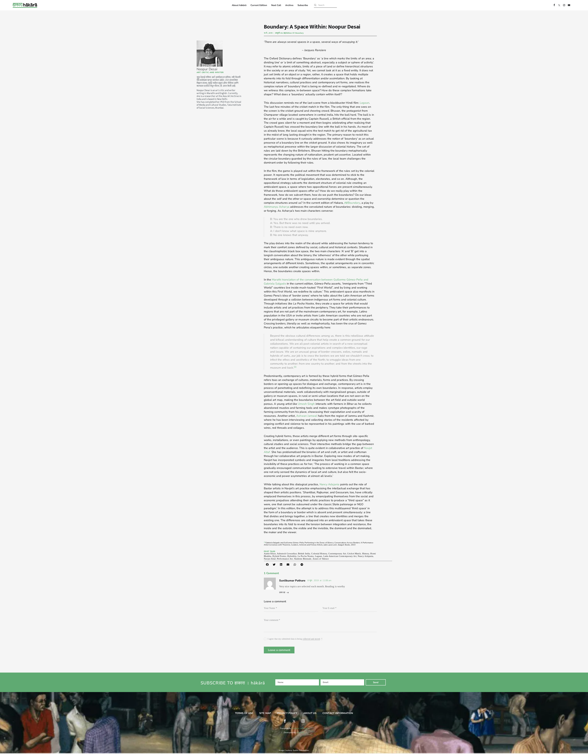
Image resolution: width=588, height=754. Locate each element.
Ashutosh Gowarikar (287, 553)
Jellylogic (300, 732)
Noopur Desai (207, 69)
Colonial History (319, 553)
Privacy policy (287, 713)
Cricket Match (354, 553)
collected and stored (311, 639)
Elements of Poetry (300, 728)
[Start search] (315, 5)
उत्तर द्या (282, 592)
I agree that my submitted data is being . (295, 639)
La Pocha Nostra (306, 556)
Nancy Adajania (329, 484)
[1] (265, 542)
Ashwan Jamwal (306, 416)
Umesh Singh (306, 404)
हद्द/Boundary (352, 203)
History (365, 553)
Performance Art (285, 559)
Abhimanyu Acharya (276, 207)
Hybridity (291, 556)
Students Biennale (302, 559)
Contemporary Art (337, 553)
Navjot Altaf (270, 559)
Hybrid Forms (279, 556)
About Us (309, 713)
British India (304, 553)
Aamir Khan (270, 553)
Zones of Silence (321, 559)
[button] (267, 564)
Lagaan (364, 103)
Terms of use (244, 713)
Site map (265, 713)
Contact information (337, 713)
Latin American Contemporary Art (339, 556)
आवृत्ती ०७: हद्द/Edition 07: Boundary (289, 33)
